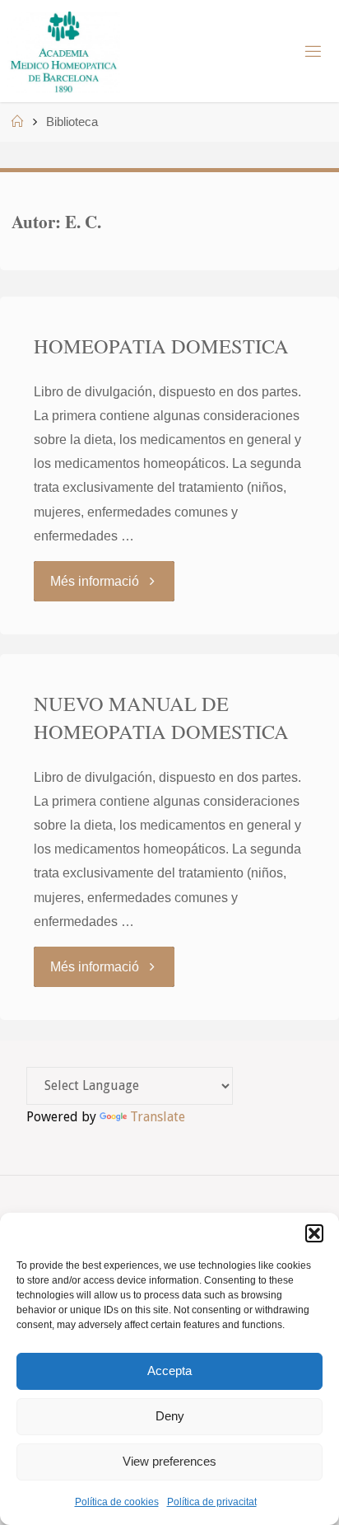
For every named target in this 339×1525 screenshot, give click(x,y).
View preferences (169, 1461)
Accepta (169, 1371)
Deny (170, 1416)
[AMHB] (63, 51)
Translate (157, 1117)
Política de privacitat (212, 1502)
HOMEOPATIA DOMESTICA (161, 345)
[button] (314, 1233)
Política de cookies (117, 1502)
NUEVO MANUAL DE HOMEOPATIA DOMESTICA (161, 717)
